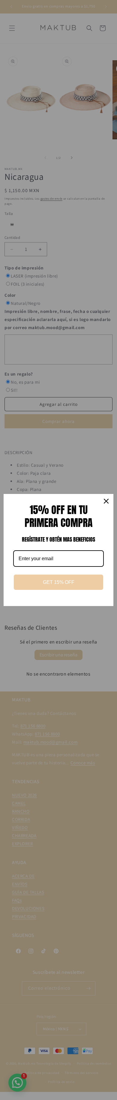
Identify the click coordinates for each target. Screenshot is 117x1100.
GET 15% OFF (58, 582)
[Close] (106, 501)
